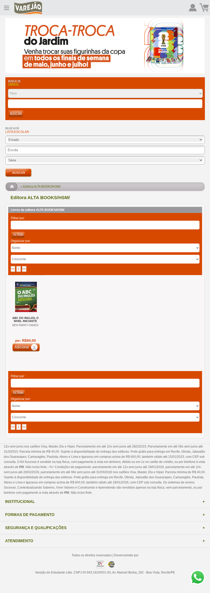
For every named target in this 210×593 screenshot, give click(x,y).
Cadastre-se (192, 7)
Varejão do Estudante (28, 7)
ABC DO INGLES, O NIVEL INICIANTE (25, 319)
